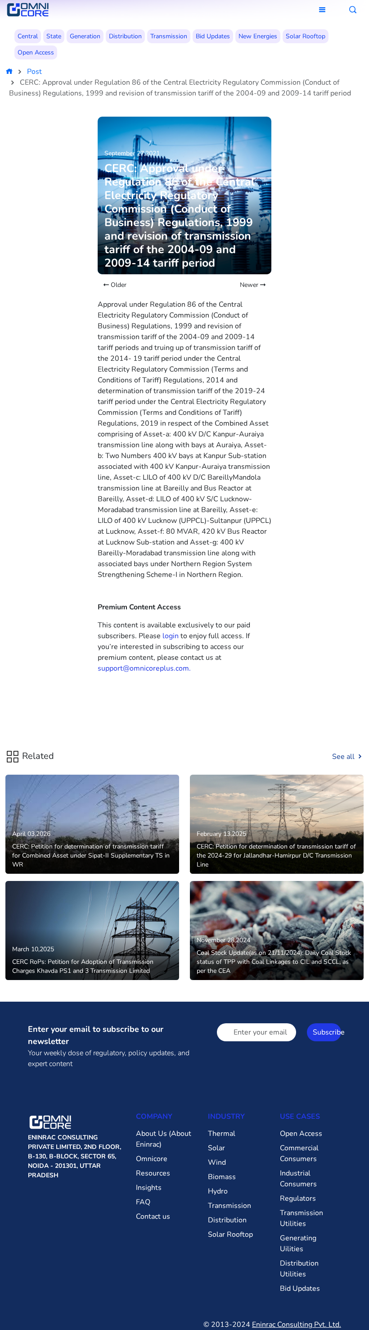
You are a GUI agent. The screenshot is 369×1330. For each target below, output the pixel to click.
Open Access (36, 52)
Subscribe (327, 1032)
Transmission (168, 36)
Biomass (222, 1177)
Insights (149, 1188)
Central (28, 36)
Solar (216, 1148)
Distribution (125, 36)
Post (34, 72)
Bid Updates (213, 36)
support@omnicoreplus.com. (144, 668)
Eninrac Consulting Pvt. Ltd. (296, 1325)
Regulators (298, 1198)
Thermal (221, 1134)
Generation (85, 36)
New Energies (257, 36)
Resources (153, 1173)
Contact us (153, 1216)
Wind (217, 1162)
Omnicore (151, 1159)
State (53, 36)
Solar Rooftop (305, 36)
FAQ (143, 1202)
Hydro (218, 1191)
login (170, 636)
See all (344, 757)
